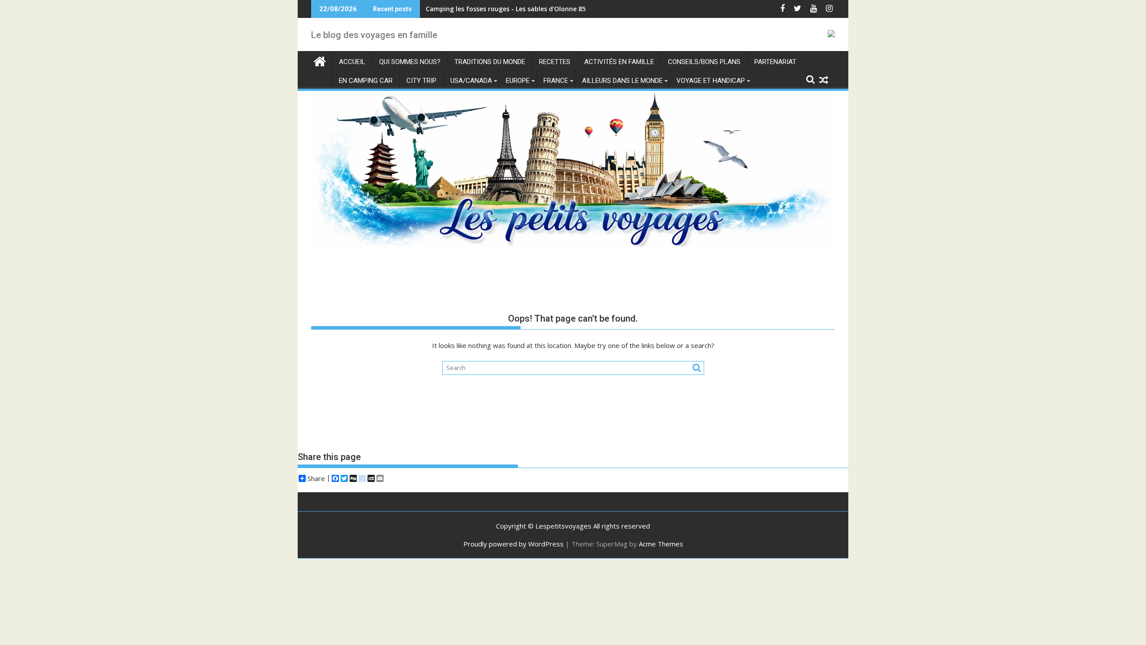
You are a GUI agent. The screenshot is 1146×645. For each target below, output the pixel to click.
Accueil (352, 62)
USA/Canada (471, 81)
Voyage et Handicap (710, 81)
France (555, 81)
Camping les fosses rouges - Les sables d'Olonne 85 (506, 8)
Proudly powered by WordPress (513, 543)
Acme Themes (661, 543)
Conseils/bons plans (704, 62)
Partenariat (775, 62)
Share (316, 478)
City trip (421, 81)
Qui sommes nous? (409, 62)
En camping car (366, 81)
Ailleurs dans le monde (622, 81)
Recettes (554, 62)
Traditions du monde (489, 62)
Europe (518, 81)
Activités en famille (619, 62)
